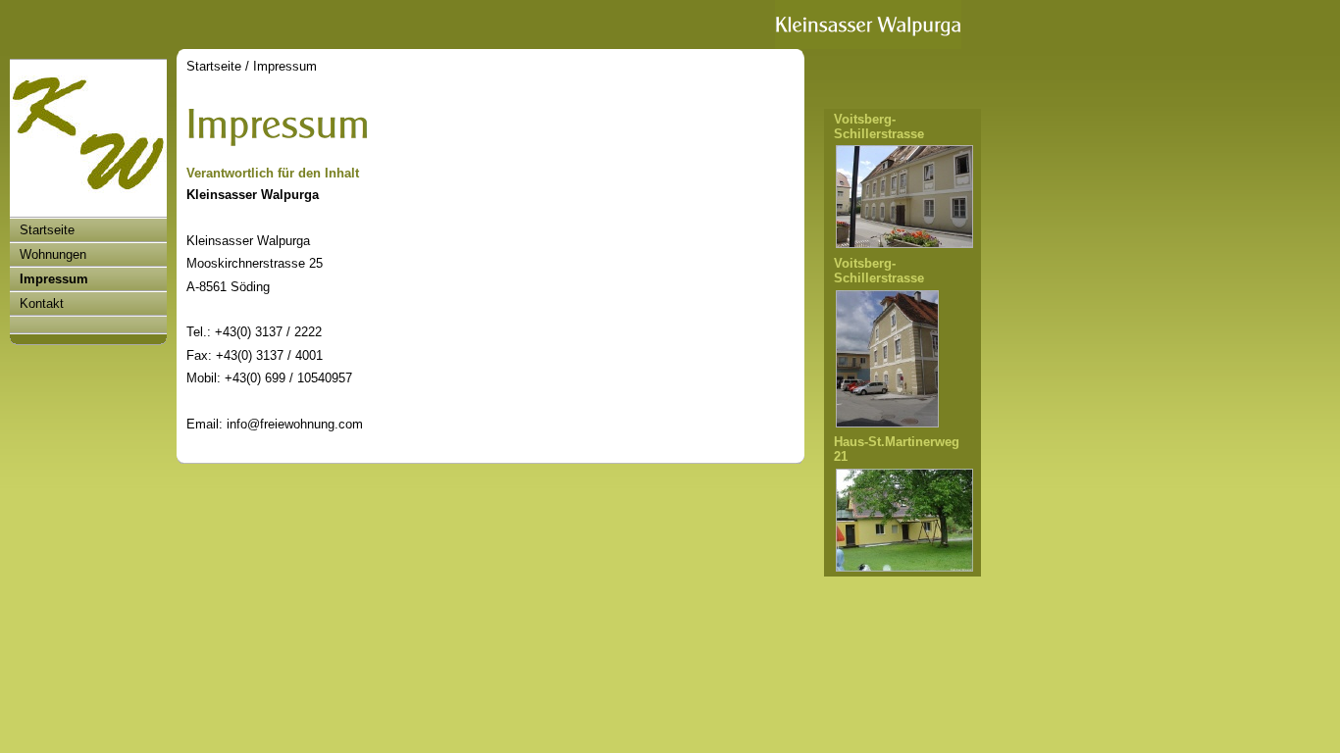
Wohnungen (53, 254)
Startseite (47, 230)
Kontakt (42, 303)
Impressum (54, 279)
